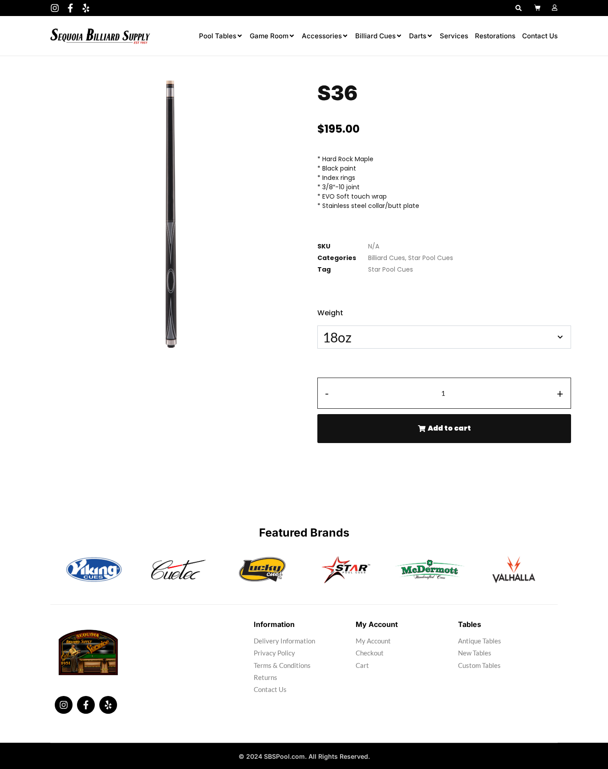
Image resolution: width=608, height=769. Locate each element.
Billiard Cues (386, 257)
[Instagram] (54, 8)
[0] (538, 7)
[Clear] (319, 366)
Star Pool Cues (430, 257)
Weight (330, 313)
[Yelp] (85, 8)
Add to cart (449, 428)
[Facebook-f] (70, 8)
